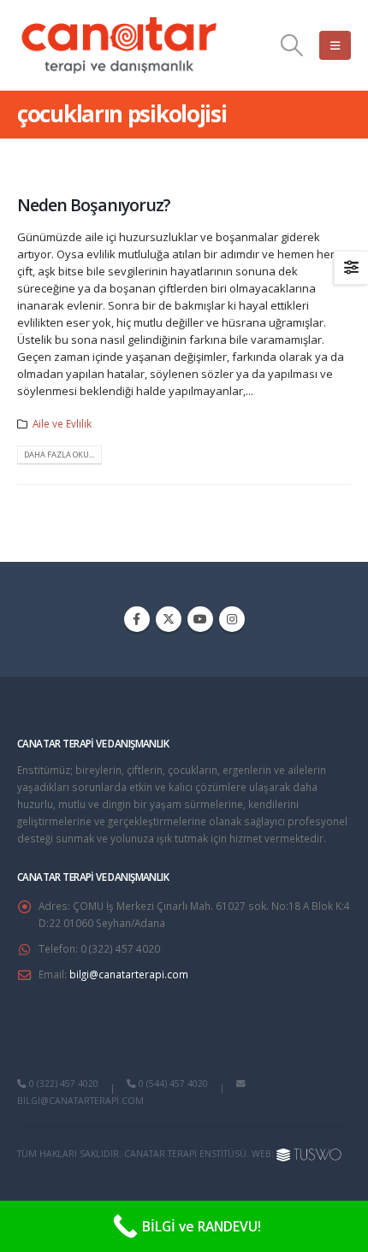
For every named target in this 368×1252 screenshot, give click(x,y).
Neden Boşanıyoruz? (93, 204)
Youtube (200, 619)
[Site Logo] (120, 45)
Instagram (232, 619)
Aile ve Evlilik (62, 423)
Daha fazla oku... (59, 454)
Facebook (137, 619)
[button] (292, 45)
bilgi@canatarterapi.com (128, 974)
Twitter (168, 619)
